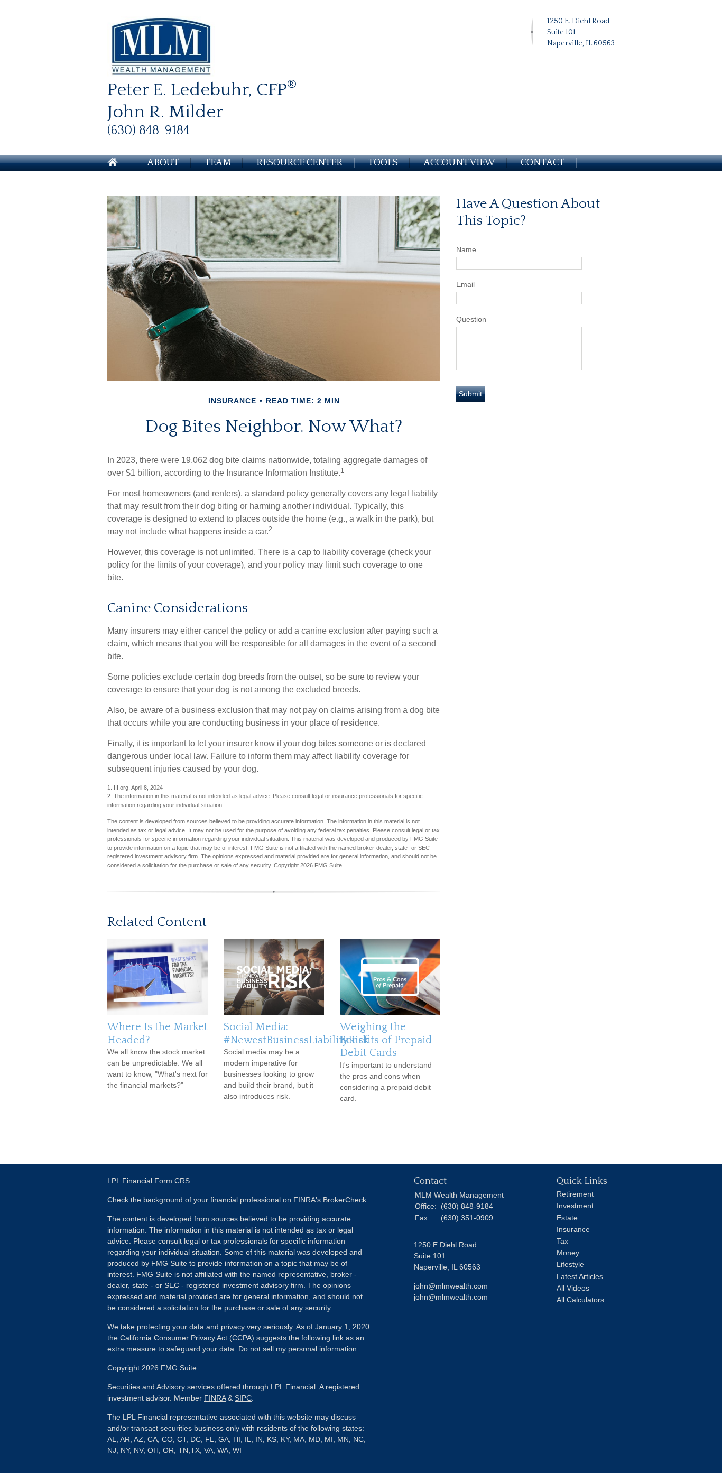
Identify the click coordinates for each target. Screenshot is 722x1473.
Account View (459, 163)
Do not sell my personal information (297, 1349)
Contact (542, 163)
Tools (383, 163)
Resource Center (299, 163)
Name (466, 249)
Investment (575, 1205)
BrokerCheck (344, 1200)
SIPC (243, 1398)
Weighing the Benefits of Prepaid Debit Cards (386, 1040)
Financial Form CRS (156, 1180)
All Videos (573, 1288)
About (163, 163)
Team (218, 163)
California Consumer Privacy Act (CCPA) (187, 1337)
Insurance (573, 1229)
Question (471, 319)
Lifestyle (570, 1264)
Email (465, 284)
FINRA (215, 1398)
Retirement (575, 1194)
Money (568, 1252)
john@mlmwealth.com (451, 1297)
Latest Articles (580, 1276)
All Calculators (580, 1299)
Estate (567, 1217)
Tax (562, 1241)
